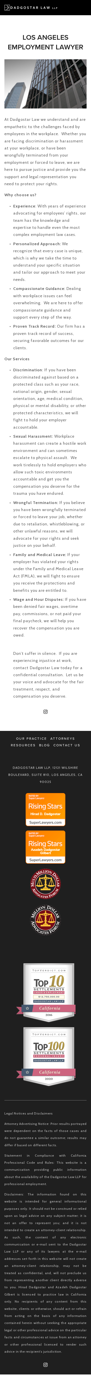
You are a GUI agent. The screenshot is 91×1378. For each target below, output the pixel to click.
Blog (44, 745)
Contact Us (66, 745)
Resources (23, 745)
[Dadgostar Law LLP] (45, 712)
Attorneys (62, 738)
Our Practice (31, 738)
